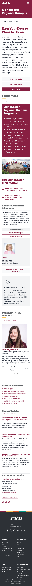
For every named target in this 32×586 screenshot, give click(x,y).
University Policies (7, 548)
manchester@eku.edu (9, 493)
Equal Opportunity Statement (18, 581)
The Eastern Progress (8, 572)
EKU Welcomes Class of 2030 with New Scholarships (16, 435)
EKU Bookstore (21, 545)
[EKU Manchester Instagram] (9, 502)
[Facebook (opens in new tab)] (7, 530)
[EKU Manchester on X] (6, 502)
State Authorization (7, 553)
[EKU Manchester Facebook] (3, 502)
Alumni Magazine (7, 569)
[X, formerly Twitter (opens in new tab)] (11, 530)
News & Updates (6, 567)
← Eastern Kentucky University (10, 21)
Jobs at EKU (20, 554)
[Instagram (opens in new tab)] (14, 530)
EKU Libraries (20, 542)
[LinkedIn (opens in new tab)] (18, 530)
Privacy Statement (16, 583)
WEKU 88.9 (20, 567)
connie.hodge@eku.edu (10, 263)
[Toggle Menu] (28, 3)
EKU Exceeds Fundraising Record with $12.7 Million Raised (16, 455)
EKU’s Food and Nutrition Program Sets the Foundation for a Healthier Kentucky (15, 419)
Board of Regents (7, 542)
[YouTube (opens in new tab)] (21, 530)
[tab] (16, 229)
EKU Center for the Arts (23, 569)
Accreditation (6, 555)
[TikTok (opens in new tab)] (25, 530)
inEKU (18, 556)
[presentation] (14, 336)
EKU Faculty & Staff (7, 551)
